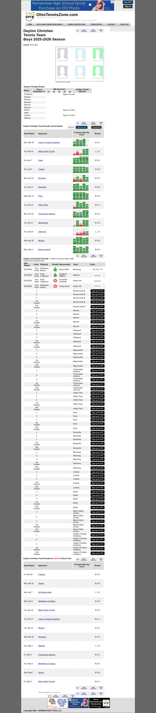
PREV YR (101, 30)
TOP (77, 30)
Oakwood (42, 232)
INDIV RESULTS (93, 30)
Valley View (43, 205)
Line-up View (96, 127)
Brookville (42, 187)
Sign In (127, 6)
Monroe (41, 241)
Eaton (40, 160)
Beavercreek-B (44, 250)
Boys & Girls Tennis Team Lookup (49, 24)
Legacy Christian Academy (49, 142)
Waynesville (43, 223)
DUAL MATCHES (84, 30)
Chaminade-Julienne (46, 214)
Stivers (41, 583)
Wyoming (42, 178)
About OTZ (124, 24)
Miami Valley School (46, 151)
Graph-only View (81, 127)
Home (30, 24)
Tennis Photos (96, 24)
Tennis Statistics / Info (76, 24)
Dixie (40, 196)
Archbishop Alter (45, 592)
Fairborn (41, 574)
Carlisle (41, 169)
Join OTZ (128, 2)
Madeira (41, 646)
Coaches (111, 24)
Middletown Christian (46, 601)
